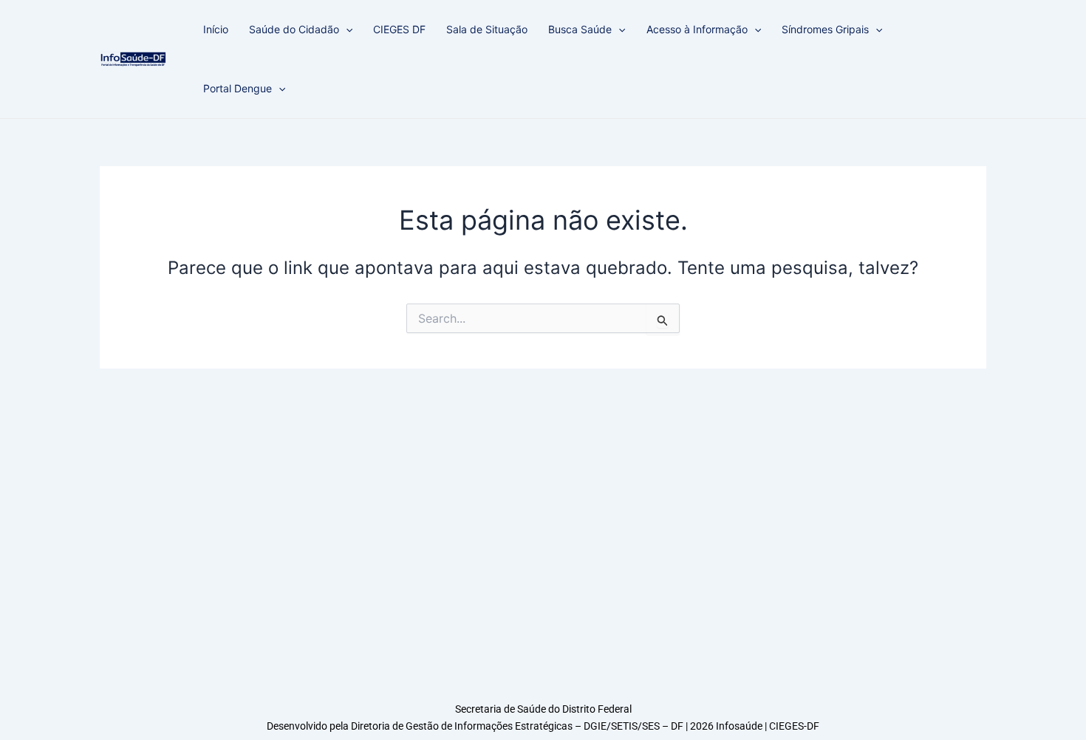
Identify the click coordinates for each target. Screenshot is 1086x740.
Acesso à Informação (697, 29)
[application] (345, 29)
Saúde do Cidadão (294, 29)
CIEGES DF (399, 29)
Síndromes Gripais (825, 29)
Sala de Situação (486, 29)
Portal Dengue (237, 88)
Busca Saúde (580, 29)
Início (215, 29)
